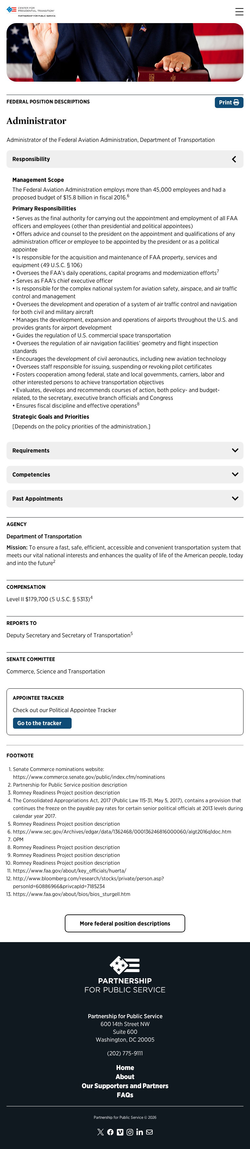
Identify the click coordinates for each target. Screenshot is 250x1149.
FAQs (125, 1095)
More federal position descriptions (125, 923)
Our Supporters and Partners (125, 1086)
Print (226, 102)
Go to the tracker (40, 723)
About (125, 1077)
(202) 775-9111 (125, 1053)
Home (125, 1067)
